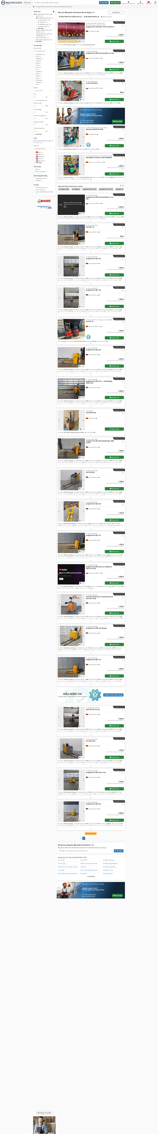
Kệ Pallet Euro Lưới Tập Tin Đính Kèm (69, 867)
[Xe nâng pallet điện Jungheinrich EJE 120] (71, 266)
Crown (38, 67)
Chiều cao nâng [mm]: (40, 115)
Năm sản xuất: (38, 103)
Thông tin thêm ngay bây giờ (113, 695)
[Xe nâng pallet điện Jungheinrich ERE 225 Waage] (71, 636)
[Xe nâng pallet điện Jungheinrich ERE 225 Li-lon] (71, 780)
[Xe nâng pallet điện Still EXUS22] (71, 480)
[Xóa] (81, 17)
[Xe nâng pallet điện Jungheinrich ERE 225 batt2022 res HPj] (71, 61)
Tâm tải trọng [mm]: (39, 128)
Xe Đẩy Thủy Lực (108, 870)
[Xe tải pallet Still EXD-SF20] (71, 420)
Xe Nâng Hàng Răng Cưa (110, 863)
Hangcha (39, 82)
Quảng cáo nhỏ (41, 178)
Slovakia (41, 156)
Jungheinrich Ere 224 (89, 189)
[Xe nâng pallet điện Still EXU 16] (71, 235)
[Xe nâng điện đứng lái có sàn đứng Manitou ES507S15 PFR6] (71, 137)
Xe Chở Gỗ (83, 873)
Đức (40, 152)
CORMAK (39, 59)
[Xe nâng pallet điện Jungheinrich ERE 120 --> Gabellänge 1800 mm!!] (71, 389)
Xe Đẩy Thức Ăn (108, 873)
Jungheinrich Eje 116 (122, 189)
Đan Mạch (41, 161)
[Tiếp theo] (83, 33)
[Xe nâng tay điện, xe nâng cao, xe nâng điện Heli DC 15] (71, 329)
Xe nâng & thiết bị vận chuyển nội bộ (44, 15)
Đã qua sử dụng (41, 171)
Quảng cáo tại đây (45, 1113)
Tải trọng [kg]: (37, 109)
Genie (38, 78)
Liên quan (116, 12)
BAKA (38, 73)
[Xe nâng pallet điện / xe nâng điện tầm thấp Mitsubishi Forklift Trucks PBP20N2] (71, 165)
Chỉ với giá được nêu (41, 100)
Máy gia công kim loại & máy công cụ (44, 31)
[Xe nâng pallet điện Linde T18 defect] (71, 91)
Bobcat (38, 63)
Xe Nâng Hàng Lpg (108, 860)
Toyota (38, 61)
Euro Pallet (61, 860)
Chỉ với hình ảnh (42, 187)
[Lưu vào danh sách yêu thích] (123, 25)
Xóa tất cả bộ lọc (107, 17)
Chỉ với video (40, 189)
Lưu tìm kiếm (91, 833)
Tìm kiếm (104, 3)
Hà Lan (41, 158)
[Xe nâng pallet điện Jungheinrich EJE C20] (71, 511)
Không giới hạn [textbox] (40, 148)
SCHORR (39, 71)
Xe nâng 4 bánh (44, 20)
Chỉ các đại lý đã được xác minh (44, 192)
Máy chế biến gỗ (42, 37)
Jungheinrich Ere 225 (106, 189)
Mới (38, 169)
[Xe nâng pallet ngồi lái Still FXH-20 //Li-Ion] (71, 717)
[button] (155, 2)
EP (37, 69)
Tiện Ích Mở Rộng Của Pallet (89, 870)
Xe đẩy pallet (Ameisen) (45, 18)
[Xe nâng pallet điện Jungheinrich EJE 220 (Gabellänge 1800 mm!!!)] (71, 448)
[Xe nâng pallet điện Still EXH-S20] (71, 748)
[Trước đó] (59, 33)
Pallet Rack (83, 860)
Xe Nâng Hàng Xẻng (109, 867)
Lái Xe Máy (61, 870)
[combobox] (44, 148)
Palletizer (83, 867)
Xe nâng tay (43, 22)
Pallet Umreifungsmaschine (89, 863)
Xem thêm (91, 876)
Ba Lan (41, 154)
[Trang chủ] (33, 6)
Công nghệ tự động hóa (44, 39)
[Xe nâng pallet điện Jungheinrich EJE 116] (71, 543)
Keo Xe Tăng (61, 863)
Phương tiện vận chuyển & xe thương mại (44, 34)
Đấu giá (39, 180)
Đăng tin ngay (117, 121)
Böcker (38, 76)
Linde (38, 65)
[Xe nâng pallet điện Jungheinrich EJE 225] (71, 357)
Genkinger (39, 80)
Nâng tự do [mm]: (39, 122)
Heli (38, 84)
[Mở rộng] (90, 47)
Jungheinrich (40, 54)
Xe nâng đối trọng (44, 24)
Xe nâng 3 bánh (43, 26)
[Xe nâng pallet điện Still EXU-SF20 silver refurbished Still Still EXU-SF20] (71, 604)
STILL (38, 56)
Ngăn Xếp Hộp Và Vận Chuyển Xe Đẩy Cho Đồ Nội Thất (74, 873)
